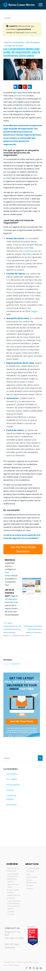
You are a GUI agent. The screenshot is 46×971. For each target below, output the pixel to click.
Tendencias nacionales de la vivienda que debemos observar (33, 629)
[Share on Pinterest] (25, 87)
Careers (29, 888)
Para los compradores (14, 42)
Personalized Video (12, 885)
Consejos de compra (13, 45)
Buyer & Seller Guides (13, 891)
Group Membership (31, 881)
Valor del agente (32, 42)
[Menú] (39, 5)
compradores (30, 250)
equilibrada (22, 108)
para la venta (20, 95)
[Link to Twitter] (30, 968)
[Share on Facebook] (16, 87)
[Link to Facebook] (26, 968)
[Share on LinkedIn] (30, 87)
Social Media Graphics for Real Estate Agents (12, 878)
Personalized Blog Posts (12, 869)
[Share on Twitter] (20, 87)
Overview (12, 863)
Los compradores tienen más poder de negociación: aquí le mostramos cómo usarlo (21, 52)
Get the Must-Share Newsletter (23, 549)
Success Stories (33, 868)
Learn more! (31, 32)
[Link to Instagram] (34, 968)
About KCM (31, 863)
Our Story (30, 871)
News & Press (32, 877)
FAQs (28, 874)
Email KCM (9, 947)
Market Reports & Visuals (13, 896)
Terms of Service (13, 965)
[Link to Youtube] (37, 968)
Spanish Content (11, 912)
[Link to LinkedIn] (41, 968)
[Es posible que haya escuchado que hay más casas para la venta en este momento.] (23, 79)
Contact (29, 885)
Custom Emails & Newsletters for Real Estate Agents (13, 905)
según (34, 311)
